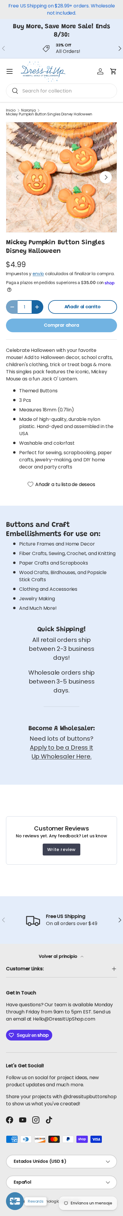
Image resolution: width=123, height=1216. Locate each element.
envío (38, 274)
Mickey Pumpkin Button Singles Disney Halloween (49, 114)
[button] (113, 71)
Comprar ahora (61, 325)
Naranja (28, 110)
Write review (61, 850)
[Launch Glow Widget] (15, 1201)
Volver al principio (59, 956)
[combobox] (61, 91)
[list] (61, 177)
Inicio (11, 110)
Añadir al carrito (82, 307)
